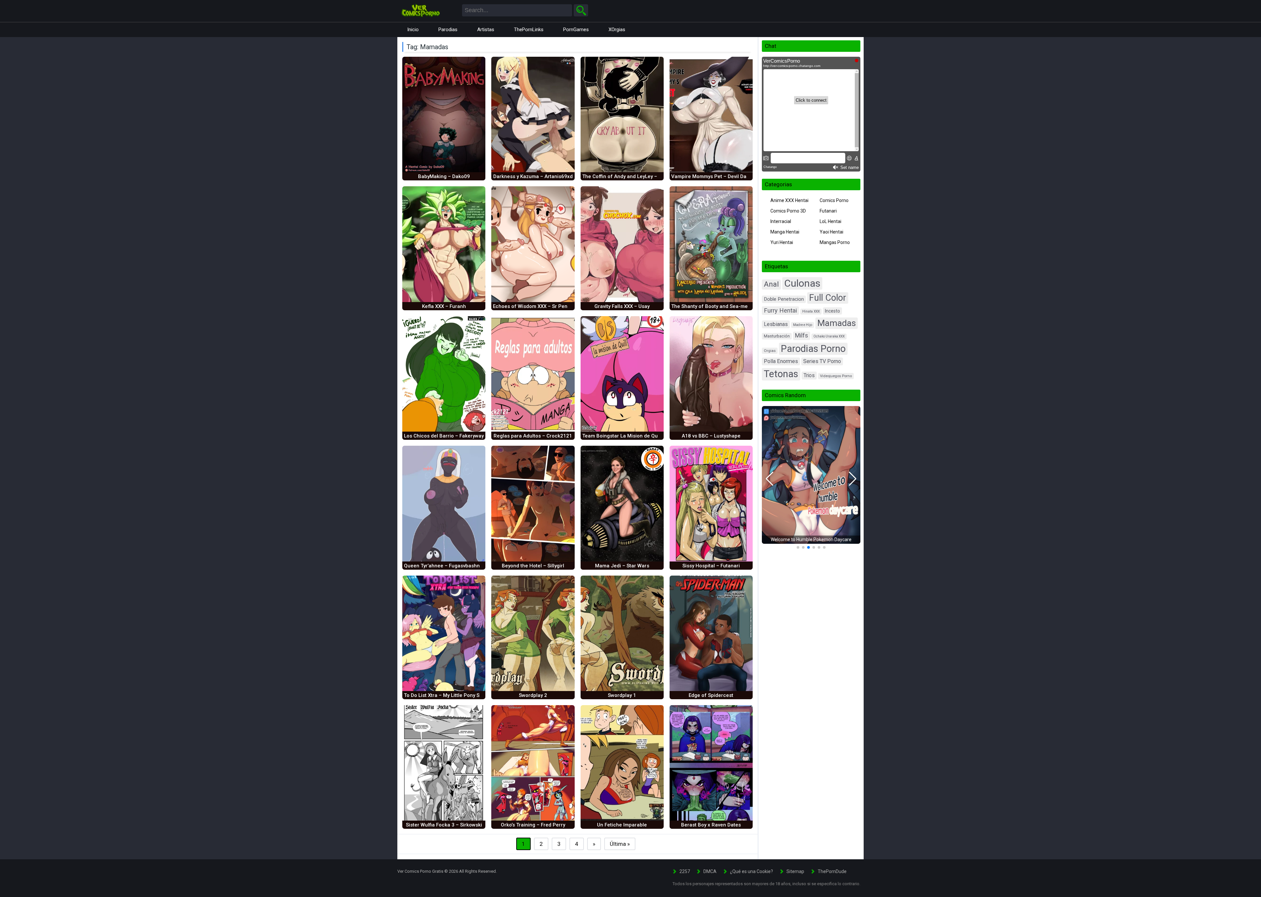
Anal (771, 284)
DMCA (710, 871)
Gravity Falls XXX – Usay (622, 306)
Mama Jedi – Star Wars (622, 566)
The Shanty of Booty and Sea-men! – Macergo (725, 306)
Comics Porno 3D (788, 211)
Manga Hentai (784, 231)
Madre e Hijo (802, 325)
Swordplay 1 (622, 695)
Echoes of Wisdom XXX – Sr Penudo (534, 306)
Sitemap (795, 871)
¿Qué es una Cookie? (751, 871)
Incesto (832, 311)
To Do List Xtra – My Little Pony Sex (444, 695)
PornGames (576, 29)
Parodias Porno (813, 348)
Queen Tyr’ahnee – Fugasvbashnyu (444, 566)
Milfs (801, 335)
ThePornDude (832, 871)
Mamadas (836, 323)
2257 (684, 871)
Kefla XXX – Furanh (444, 306)
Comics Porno (834, 200)
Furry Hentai (780, 310)
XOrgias (616, 29)
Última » (620, 844)
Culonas (802, 283)
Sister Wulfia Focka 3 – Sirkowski (444, 825)
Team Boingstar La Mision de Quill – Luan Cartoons (641, 436)
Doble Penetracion (784, 299)
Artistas (485, 29)
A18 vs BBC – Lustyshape (711, 436)
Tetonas (781, 373)
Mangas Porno (835, 242)
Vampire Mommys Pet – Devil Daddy (713, 176)
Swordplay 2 (533, 695)
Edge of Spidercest (711, 695)
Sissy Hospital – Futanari (711, 566)
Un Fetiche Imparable (622, 825)
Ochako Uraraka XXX (829, 336)
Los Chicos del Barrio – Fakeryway (444, 436)
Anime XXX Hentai (789, 200)
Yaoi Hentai (831, 231)
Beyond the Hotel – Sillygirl (533, 566)
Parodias (447, 29)
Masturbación (777, 336)
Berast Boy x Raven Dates (711, 825)
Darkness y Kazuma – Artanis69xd (533, 176)
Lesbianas (776, 324)
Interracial (780, 221)
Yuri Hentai (781, 242)
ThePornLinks (528, 29)
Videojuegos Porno (836, 376)
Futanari (828, 211)
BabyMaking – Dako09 (444, 176)
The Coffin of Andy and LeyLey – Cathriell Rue (635, 176)
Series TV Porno (822, 361)
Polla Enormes (781, 361)
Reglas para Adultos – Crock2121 (533, 436)
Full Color (827, 298)
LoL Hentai (830, 221)
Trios (809, 375)
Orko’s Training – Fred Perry (533, 825)
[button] (769, 479)
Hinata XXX (811, 311)
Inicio (413, 29)
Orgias (770, 350)
